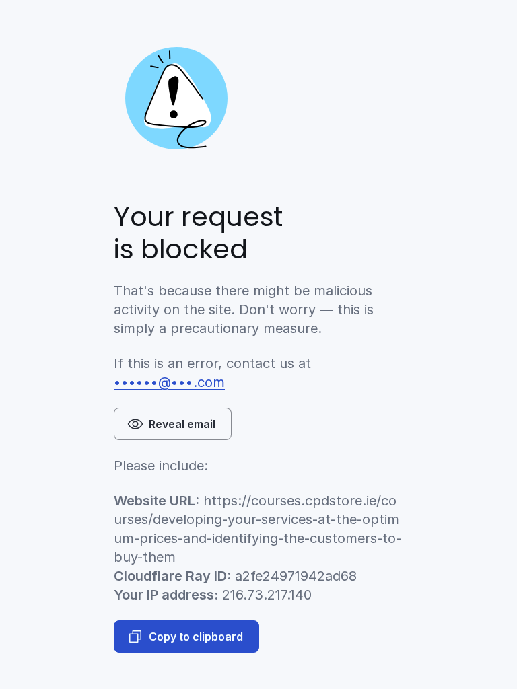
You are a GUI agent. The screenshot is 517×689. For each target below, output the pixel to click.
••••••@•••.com (169, 382)
